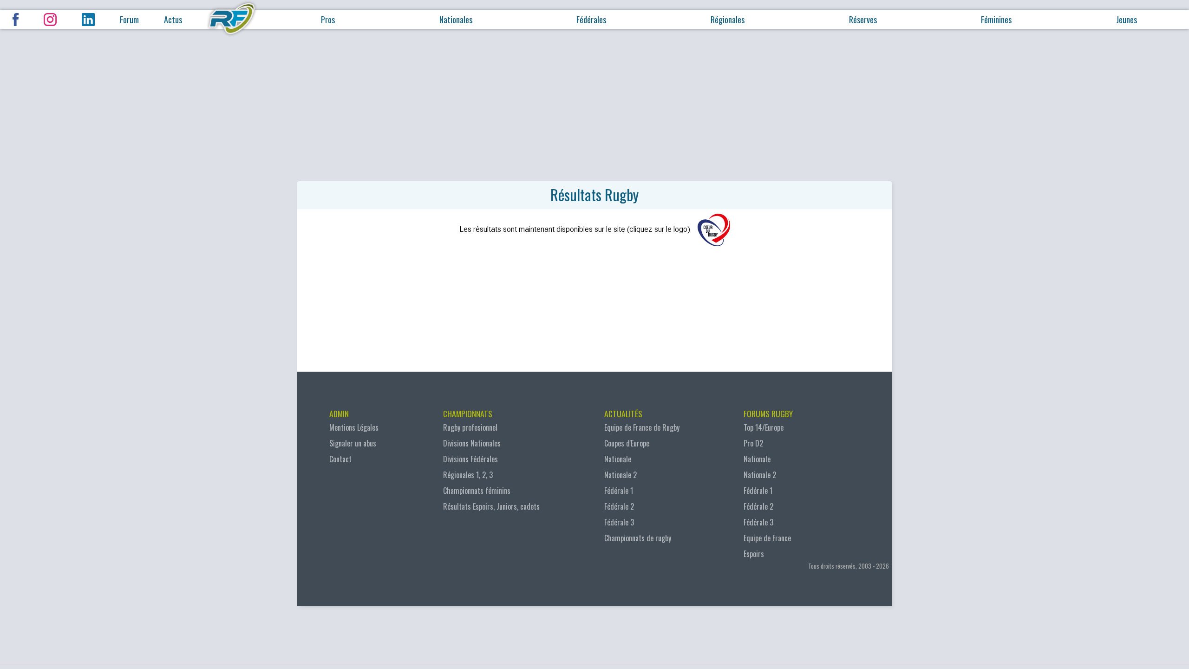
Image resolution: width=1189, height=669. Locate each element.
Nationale (617, 459)
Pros (328, 19)
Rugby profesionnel (470, 427)
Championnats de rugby (637, 538)
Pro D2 (753, 443)
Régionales (728, 19)
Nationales (455, 19)
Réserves (863, 19)
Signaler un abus (352, 443)
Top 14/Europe (764, 427)
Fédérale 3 (619, 522)
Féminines (996, 19)
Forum (129, 19)
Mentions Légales (354, 427)
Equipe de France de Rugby (641, 427)
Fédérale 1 (618, 490)
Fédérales (591, 19)
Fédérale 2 (619, 506)
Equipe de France (767, 538)
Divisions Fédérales (470, 459)
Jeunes (1126, 19)
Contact (340, 459)
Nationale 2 (620, 474)
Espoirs (754, 553)
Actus (173, 19)
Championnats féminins (476, 490)
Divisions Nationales (472, 443)
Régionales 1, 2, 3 (468, 474)
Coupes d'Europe (626, 443)
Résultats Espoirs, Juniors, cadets (491, 506)
